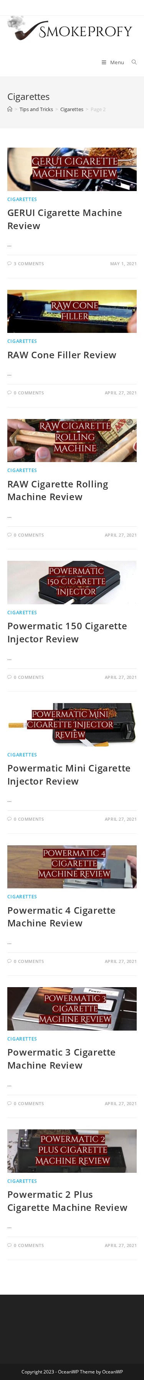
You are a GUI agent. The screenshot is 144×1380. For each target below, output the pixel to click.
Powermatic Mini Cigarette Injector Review (69, 774)
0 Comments (29, 393)
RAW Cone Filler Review (62, 354)
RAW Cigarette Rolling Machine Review (57, 490)
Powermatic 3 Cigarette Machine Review (61, 1058)
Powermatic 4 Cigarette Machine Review (61, 916)
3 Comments (29, 263)
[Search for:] (131, 62)
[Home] (9, 109)
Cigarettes (22, 199)
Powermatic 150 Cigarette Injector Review (67, 632)
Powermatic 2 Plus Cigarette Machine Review (67, 1201)
